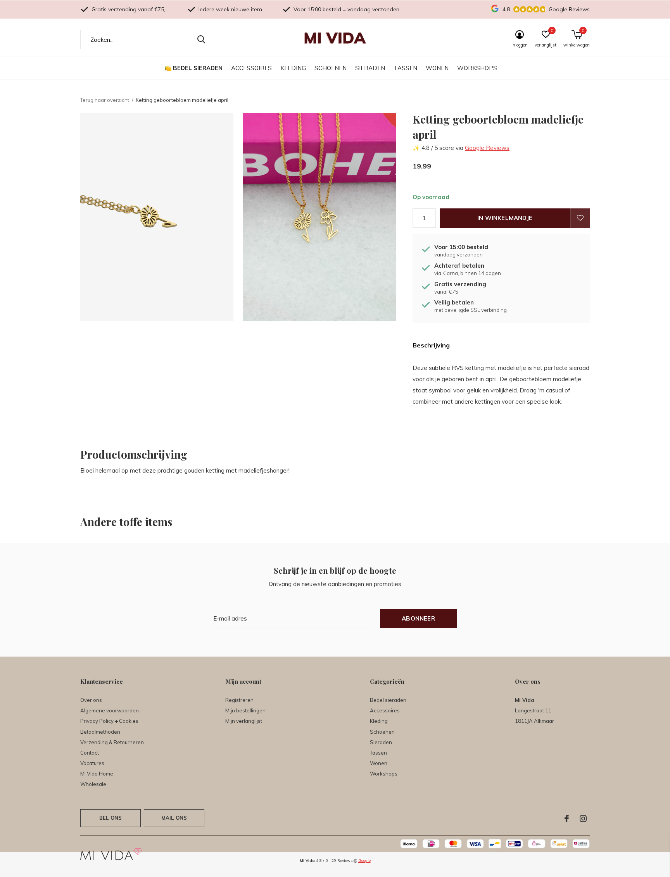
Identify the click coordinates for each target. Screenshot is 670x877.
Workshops (477, 68)
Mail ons (174, 818)
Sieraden (370, 68)
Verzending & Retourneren (112, 742)
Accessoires (251, 68)
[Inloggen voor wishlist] (580, 218)
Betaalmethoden (100, 732)
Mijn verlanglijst (243, 721)
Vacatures (92, 763)
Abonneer (418, 618)
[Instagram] (583, 818)
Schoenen (330, 68)
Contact (89, 753)
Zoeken (201, 39)
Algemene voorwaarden (109, 710)
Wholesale (93, 784)
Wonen (437, 68)
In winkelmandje (504, 218)
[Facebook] (567, 818)
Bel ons (110, 818)
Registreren (239, 700)
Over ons (91, 700)
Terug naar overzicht (104, 100)
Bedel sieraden (198, 68)
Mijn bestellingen (245, 710)
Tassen (405, 68)
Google (364, 860)
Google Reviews (487, 147)
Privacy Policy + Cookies (109, 721)
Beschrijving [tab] (431, 345)
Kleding (293, 68)
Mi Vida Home (96, 773)
